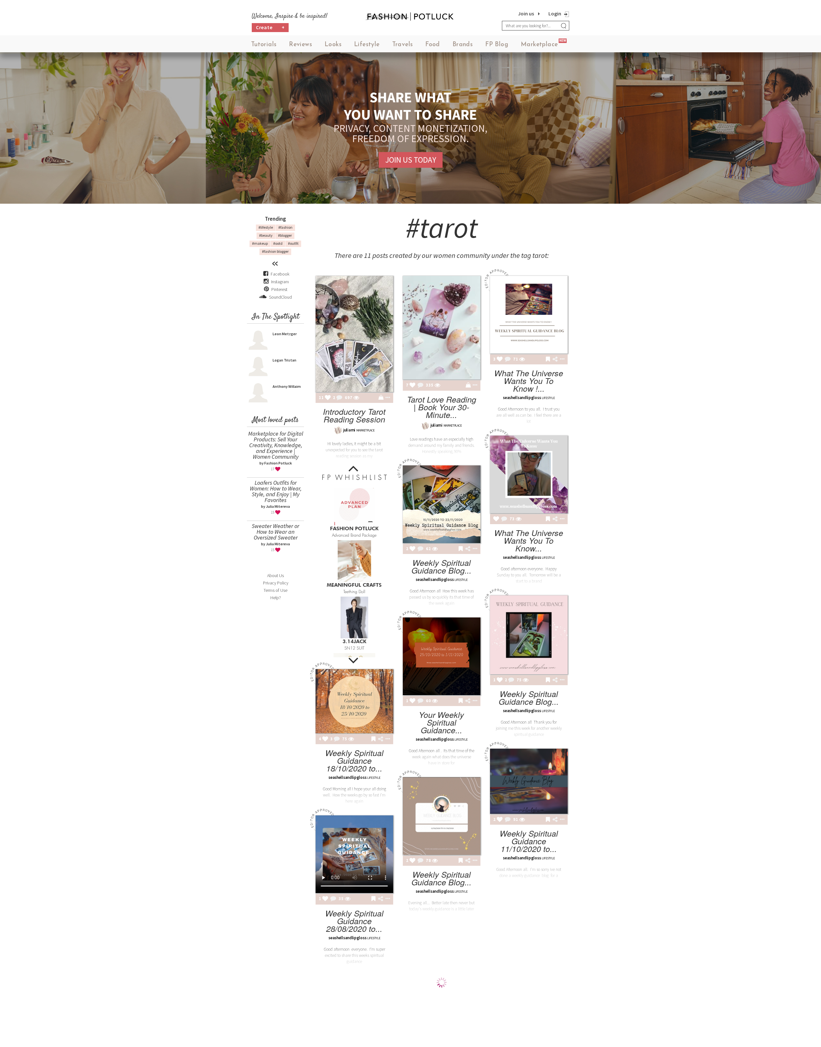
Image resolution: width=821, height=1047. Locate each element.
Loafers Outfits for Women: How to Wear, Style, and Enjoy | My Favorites (275, 491)
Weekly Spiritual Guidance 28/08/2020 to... (354, 920)
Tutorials (264, 45)
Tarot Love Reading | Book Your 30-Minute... (441, 407)
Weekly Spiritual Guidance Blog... (441, 566)
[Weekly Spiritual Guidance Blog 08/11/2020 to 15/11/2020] (529, 634)
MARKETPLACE (365, 430)
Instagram (280, 282)
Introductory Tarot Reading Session (354, 415)
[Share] (555, 359)
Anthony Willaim (287, 386)
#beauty (266, 235)
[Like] (328, 398)
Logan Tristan (284, 360)
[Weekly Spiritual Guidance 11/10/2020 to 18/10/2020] (529, 781)
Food (432, 45)
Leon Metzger (285, 333)
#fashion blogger (275, 251)
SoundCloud (280, 297)
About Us (275, 575)
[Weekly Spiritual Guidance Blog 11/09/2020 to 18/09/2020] (441, 816)
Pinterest (278, 289)
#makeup (260, 243)
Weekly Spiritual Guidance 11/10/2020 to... (529, 841)
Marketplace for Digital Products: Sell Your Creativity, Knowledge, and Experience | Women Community (275, 445)
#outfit (293, 243)
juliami (349, 430)
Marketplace (539, 45)
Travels (402, 45)
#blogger (285, 235)
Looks (333, 45)
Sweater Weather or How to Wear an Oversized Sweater (275, 531)
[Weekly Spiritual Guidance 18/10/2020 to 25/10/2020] (354, 701)
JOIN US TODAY (410, 160)
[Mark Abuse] (386, 398)
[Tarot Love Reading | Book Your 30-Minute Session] (441, 327)
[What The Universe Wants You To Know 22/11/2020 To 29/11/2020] (529, 474)
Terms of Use (275, 590)
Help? (275, 597)
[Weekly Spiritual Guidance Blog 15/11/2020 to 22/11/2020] (441, 504)
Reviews (300, 45)
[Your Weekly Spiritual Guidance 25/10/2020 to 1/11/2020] (441, 656)
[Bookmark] (548, 359)
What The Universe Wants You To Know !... (528, 380)
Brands (463, 45)
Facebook (280, 274)
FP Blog (496, 45)
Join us (526, 13)
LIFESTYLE (548, 398)
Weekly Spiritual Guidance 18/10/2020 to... (354, 760)
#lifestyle (265, 227)
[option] (354, 510)
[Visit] (356, 398)
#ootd (278, 243)
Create (270, 27)
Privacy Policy (275, 583)
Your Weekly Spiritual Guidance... (441, 722)
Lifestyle (367, 45)
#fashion (285, 227)
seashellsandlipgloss (522, 397)
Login (554, 13)
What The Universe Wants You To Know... (528, 540)
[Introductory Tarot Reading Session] (354, 334)
